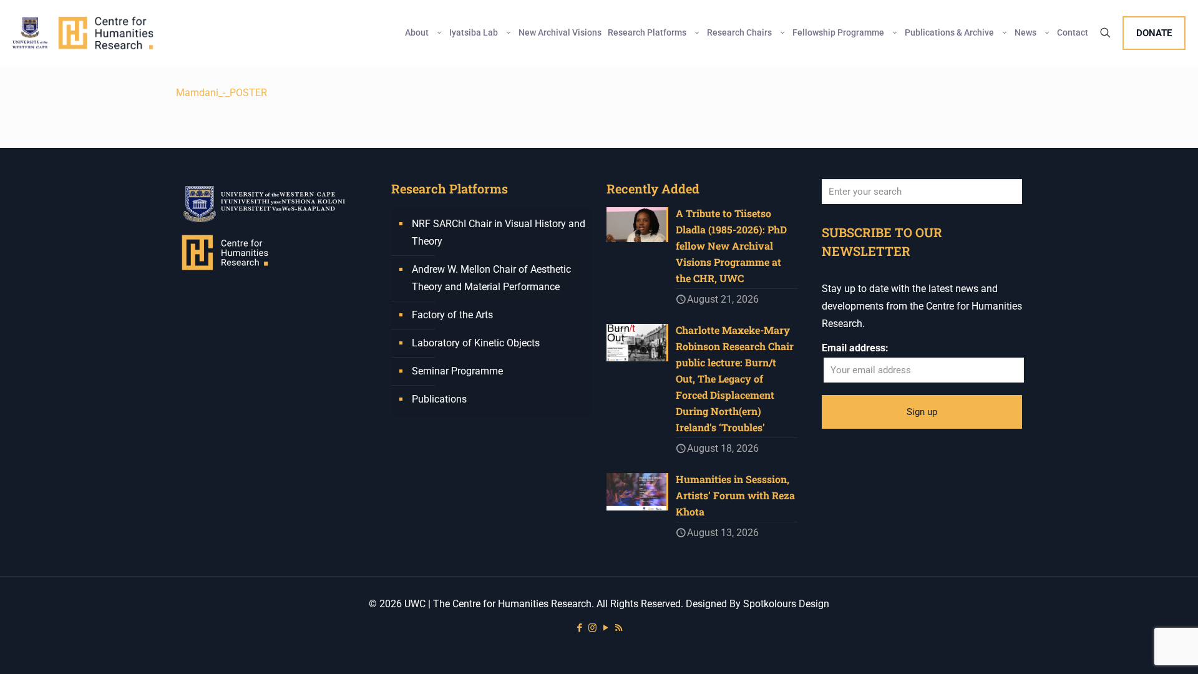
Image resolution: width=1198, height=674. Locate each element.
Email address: (855, 348)
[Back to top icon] (1138, 648)
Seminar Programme (457, 371)
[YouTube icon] (605, 627)
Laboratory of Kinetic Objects (476, 343)
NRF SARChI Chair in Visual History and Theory (498, 232)
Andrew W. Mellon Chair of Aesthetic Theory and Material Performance (491, 278)
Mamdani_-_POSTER (221, 93)
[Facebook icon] (579, 627)
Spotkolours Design (786, 604)
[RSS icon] (618, 627)
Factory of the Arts (452, 315)
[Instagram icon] (592, 627)
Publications (439, 399)
